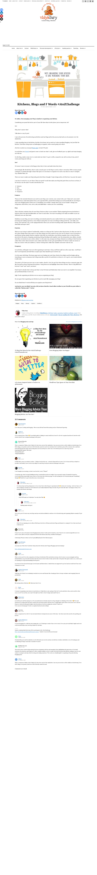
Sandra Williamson (22, 619)
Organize (33, 303)
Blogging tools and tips (27, 300)
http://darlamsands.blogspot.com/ (23, 549)
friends (27, 151)
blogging (17, 303)
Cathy (19, 553)
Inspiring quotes (55, 1)
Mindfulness (27, 1)
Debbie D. (20, 431)
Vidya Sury (22, 482)
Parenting (63, 1)
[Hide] (0, 22)
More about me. (74, 315)
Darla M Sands (21, 542)
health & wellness (68, 313)
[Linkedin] (22, 112)
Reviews (69, 1)
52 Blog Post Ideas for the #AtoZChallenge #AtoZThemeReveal (28, 351)
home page (35, 148)
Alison (19, 658)
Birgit (19, 587)
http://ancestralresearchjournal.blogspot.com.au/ (27, 631)
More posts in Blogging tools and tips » (74, 321)
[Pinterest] (25, 112)
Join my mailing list (64, 315)
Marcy (19, 509)
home (10, 1)
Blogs (22, 303)
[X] (19, 112)
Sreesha (20, 467)
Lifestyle (47, 1)
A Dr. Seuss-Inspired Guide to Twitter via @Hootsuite (27, 383)
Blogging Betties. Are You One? (24, 414)
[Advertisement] (48, 33)
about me (14, 1)
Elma (19, 636)
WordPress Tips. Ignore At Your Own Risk (62, 382)
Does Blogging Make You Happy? (59, 350)
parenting (60, 313)
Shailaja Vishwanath (23, 569)
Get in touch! (54, 315)
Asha (19, 579)
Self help (50, 313)
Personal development (37, 1)
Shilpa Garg (21, 597)
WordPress (39, 303)
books (55, 313)
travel (75, 313)
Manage (27, 303)
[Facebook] (16, 112)
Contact (21, 1)
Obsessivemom (22, 423)
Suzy (19, 457)
